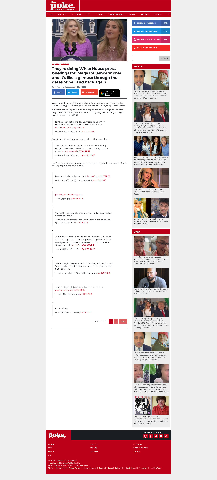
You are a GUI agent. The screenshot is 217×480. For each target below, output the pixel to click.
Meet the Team (156, 468)
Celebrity (76, 14)
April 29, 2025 (88, 131)
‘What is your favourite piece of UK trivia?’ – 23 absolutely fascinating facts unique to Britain (151, 221)
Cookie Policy (60, 468)
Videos (99, 14)
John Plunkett (58, 87)
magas (57, 64)
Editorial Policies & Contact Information (131, 468)
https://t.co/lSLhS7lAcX (98, 176)
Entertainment (116, 14)
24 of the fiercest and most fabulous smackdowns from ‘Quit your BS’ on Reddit (150, 191)
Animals (145, 14)
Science (158, 14)
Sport (132, 14)
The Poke (62, 5)
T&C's (50, 468)
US (169, 14)
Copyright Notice (106, 468)
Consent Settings (89, 468)
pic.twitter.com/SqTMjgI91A (69, 194)
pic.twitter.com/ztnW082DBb (70, 290)
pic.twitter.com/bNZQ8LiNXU (75, 151)
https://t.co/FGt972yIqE (83, 245)
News (49, 14)
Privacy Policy (74, 468)
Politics (62, 14)
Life (89, 14)
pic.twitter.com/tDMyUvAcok (69, 127)
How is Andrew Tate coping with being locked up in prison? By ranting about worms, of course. (151, 291)
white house (65, 64)
